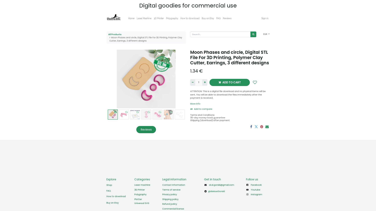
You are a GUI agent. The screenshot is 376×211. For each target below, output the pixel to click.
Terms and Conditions (202, 114)
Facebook (256, 184)
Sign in (264, 18)
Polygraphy (140, 194)
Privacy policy (169, 194)
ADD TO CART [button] (231, 82)
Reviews (146, 130)
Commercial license (173, 208)
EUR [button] (265, 34)
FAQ (108, 190)
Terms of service (171, 189)
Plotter (138, 199)
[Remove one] (192, 82)
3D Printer (139, 189)
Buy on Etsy (112, 202)
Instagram (256, 194)
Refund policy (169, 203)
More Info (195, 103)
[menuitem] (131, 18)
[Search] (253, 34)
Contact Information (173, 184)
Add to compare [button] (203, 108)
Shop (109, 185)
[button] (112, 78)
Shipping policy (170, 199)
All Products (114, 34)
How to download (116, 196)
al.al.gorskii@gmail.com (221, 184)
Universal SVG (141, 203)
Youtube (255, 189)
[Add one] (204, 82)
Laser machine (142, 184)
